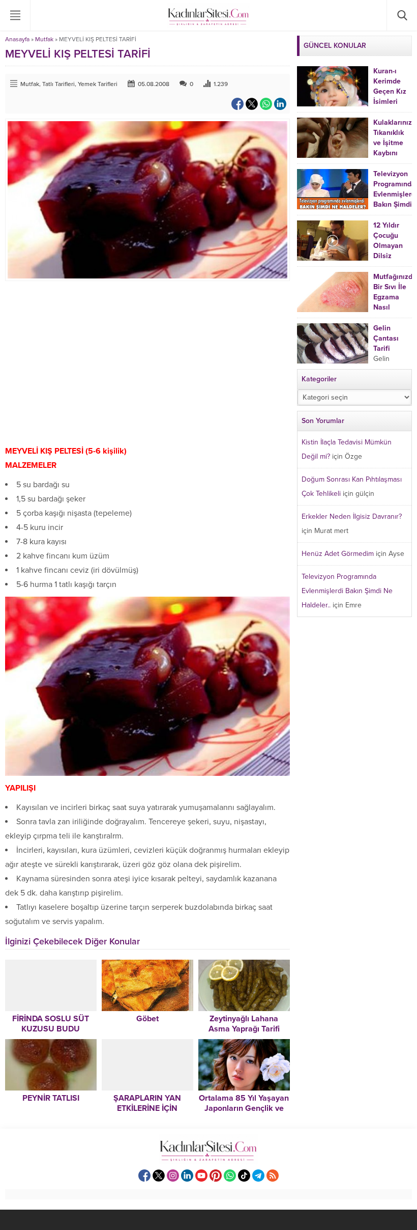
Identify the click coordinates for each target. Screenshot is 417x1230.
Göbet (147, 1019)
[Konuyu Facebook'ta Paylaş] (237, 104)
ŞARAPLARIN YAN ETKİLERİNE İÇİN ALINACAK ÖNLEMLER (147, 1108)
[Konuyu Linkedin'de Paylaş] (280, 104)
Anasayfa (17, 39)
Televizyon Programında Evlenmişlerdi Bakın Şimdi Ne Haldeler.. (347, 590)
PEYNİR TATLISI (50, 1098)
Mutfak (44, 39)
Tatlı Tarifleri (58, 84)
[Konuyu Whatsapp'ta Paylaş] (266, 104)
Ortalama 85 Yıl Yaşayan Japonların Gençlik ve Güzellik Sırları (244, 1108)
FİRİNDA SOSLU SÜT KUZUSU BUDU (50, 1024)
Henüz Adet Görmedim (338, 553)
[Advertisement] (147, 362)
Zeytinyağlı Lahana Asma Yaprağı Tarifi (244, 1024)
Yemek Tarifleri (97, 84)
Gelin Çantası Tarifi (386, 338)
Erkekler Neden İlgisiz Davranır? (352, 516)
